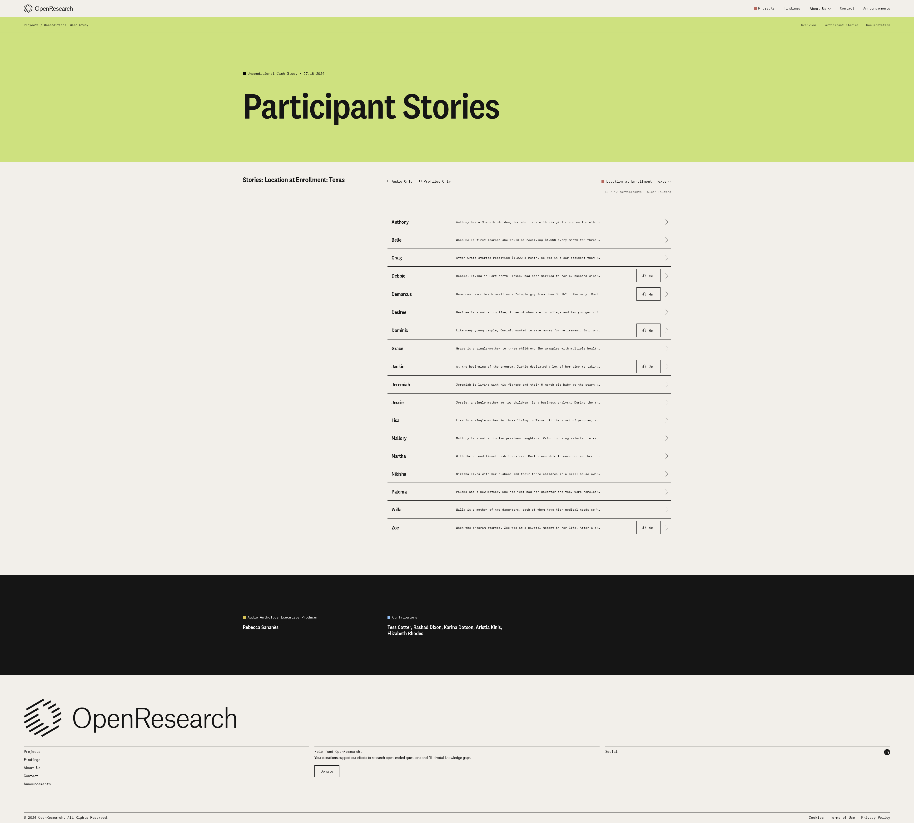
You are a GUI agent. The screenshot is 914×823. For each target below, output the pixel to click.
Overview (808, 24)
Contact (847, 8)
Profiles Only (437, 181)
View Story (253, 235)
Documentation (878, 24)
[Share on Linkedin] (887, 752)
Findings (792, 8)
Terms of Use (842, 817)
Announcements (876, 8)
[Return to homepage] (48, 8)
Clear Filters (659, 191)
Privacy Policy (875, 817)
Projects (766, 8)
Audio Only (402, 181)
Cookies (816, 817)
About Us (32, 767)
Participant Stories (841, 24)
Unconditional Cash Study (66, 24)
